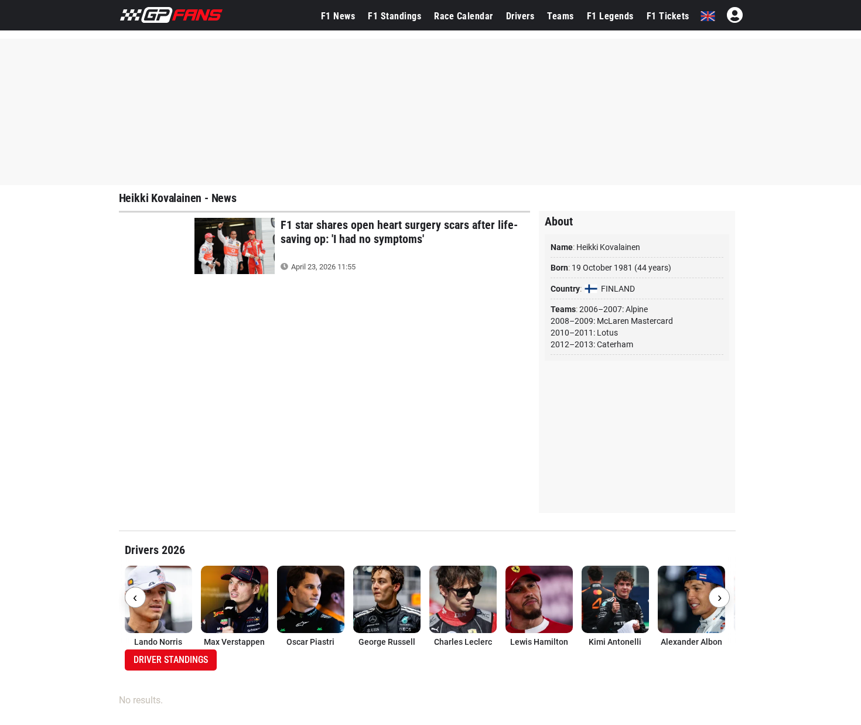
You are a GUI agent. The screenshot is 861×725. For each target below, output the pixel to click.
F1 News (338, 16)
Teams (560, 16)
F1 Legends (610, 16)
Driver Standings (171, 659)
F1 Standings (394, 16)
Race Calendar (463, 16)
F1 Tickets (668, 16)
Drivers (520, 16)
